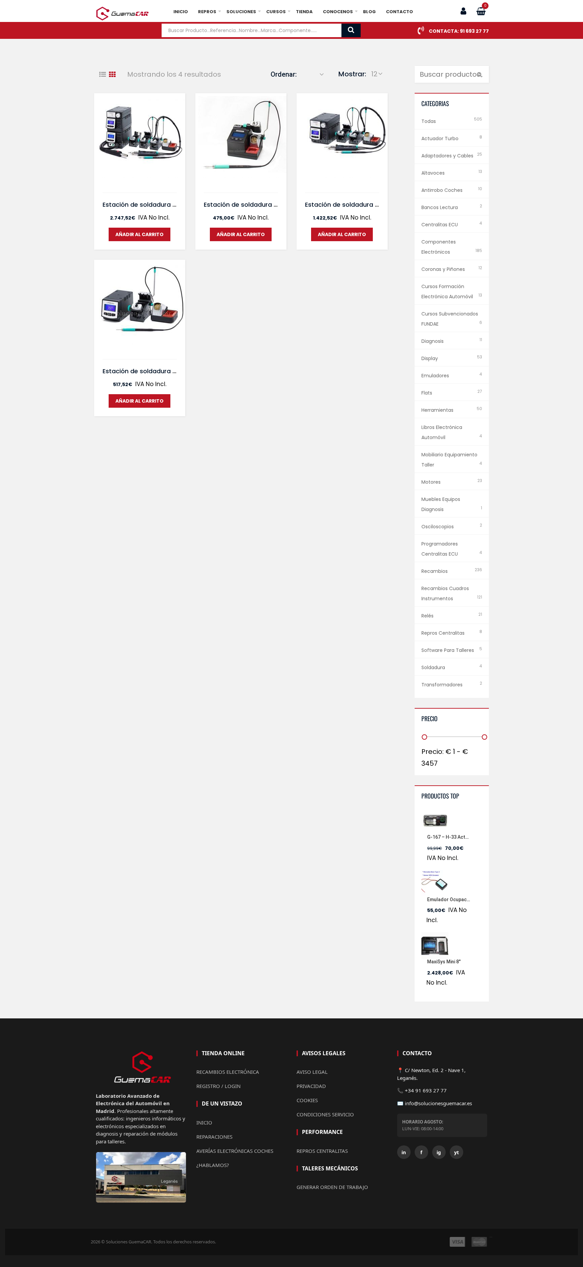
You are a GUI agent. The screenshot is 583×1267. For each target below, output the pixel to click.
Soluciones (241, 11)
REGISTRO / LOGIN (218, 1086)
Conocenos (338, 11)
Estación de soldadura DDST (348, 204)
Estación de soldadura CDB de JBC (256, 204)
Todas (428, 121)
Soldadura (433, 667)
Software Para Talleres (447, 650)
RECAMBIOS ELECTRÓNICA (227, 1071)
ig (439, 1152)
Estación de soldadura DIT (142, 371)
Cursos (276, 11)
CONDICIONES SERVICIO (325, 1114)
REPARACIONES (214, 1136)
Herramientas (437, 410)
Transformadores (442, 684)
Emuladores (435, 375)
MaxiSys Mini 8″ (444, 961)
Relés (427, 615)
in (403, 1152)
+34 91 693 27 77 (426, 1090)
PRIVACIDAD (311, 1086)
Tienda (304, 11)
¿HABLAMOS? (212, 1165)
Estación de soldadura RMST (146, 204)
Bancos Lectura (439, 207)
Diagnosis (432, 341)
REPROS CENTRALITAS (322, 1150)
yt (456, 1152)
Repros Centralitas (443, 633)
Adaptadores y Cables (447, 155)
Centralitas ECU (439, 224)
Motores (431, 482)
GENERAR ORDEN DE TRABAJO (332, 1187)
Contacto (399, 11)
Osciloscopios (437, 526)
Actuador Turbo (440, 138)
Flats (426, 392)
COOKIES (307, 1100)
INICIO (204, 1122)
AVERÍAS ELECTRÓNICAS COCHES (234, 1150)
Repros (207, 11)
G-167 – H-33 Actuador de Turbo (463, 837)
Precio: (432, 751)
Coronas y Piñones (443, 269)
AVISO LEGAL (312, 1071)
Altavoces (433, 173)
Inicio (180, 11)
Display (429, 358)
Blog (369, 11)
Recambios (434, 571)
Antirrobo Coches (442, 190)
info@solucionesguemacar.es (438, 1103)
